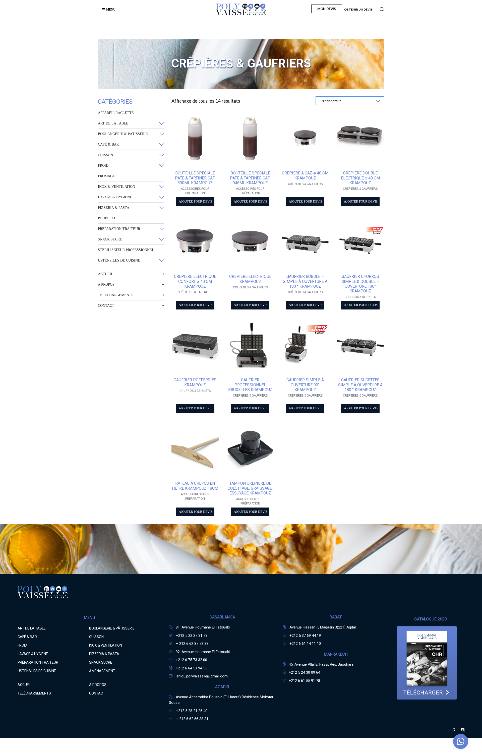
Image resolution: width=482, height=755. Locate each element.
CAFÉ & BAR (108, 144)
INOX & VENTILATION (116, 186)
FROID (103, 165)
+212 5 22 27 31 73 (191, 635)
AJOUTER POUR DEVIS (195, 201)
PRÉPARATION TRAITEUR (119, 229)
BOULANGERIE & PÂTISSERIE (123, 134)
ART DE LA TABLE (113, 123)
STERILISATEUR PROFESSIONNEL (126, 250)
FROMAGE (106, 176)
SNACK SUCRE (110, 239)
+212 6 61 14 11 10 (305, 643)
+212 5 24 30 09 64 (304, 672)
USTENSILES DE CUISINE (119, 260)
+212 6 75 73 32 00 (191, 660)
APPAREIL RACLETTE (116, 113)
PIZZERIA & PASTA (113, 208)
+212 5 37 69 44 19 (305, 635)
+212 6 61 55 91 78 (304, 680)
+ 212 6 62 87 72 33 (191, 643)
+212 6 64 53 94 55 (191, 668)
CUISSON (105, 155)
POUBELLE (107, 218)
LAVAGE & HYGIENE (115, 197)
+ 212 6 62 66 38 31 (191, 719)
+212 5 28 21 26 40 (191, 711)
